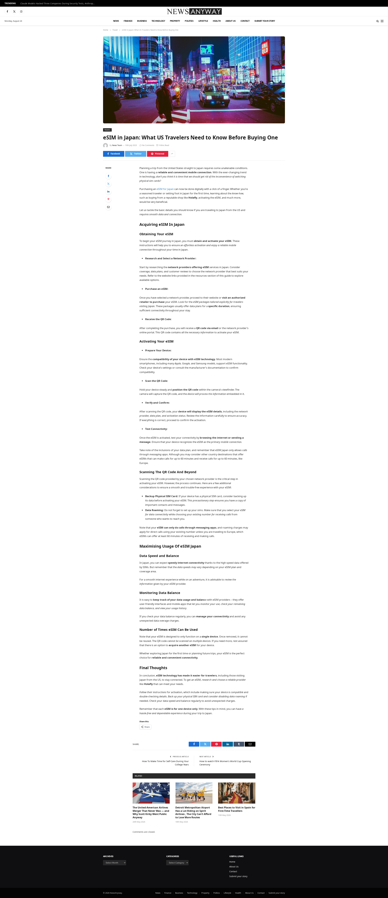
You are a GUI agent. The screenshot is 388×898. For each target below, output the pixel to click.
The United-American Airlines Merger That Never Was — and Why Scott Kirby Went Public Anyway (151, 812)
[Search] (377, 21)
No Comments (148, 145)
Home (232, 861)
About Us (231, 20)
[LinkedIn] (108, 191)
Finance (128, 20)
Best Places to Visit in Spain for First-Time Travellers (236, 809)
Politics (189, 20)
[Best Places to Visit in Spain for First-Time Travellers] (236, 793)
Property (175, 20)
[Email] (108, 207)
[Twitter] (108, 184)
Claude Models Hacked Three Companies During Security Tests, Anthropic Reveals (58, 3)
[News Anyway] (194, 11)
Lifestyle (203, 20)
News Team (117, 145)
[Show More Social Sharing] (172, 154)
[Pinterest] (108, 199)
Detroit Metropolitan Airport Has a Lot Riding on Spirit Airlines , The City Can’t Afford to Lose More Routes (193, 812)
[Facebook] (108, 176)
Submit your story (264, 20)
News (116, 20)
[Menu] (382, 21)
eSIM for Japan (165, 189)
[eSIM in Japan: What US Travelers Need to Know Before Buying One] (194, 79)
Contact (245, 20)
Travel (107, 130)
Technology (158, 20)
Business (142, 20)
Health (217, 20)
